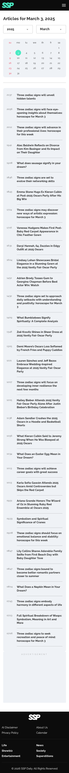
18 (26, 63)
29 (59, 68)
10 (18, 58)
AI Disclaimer (10, 727)
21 (51, 63)
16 (10, 63)
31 (18, 73)
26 (34, 68)
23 (10, 68)
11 (26, 58)
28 (51, 68)
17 (18, 63)
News (39, 745)
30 (10, 73)
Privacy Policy (10, 732)
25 (26, 68)
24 (18, 68)
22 (59, 63)
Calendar (41, 732)
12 (34, 58)
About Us (42, 727)
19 (34, 63)
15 (59, 58)
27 (42, 68)
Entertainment (11, 756)
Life (4, 745)
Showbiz (7, 750)
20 (42, 63)
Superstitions (44, 756)
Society (41, 750)
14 (51, 58)
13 (43, 58)
